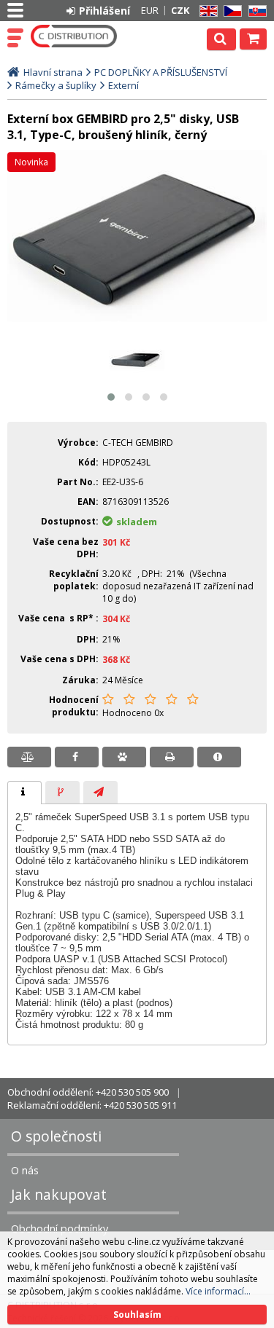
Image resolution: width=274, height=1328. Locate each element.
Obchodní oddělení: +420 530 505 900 (88, 1092)
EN (206, 11)
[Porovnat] (29, 757)
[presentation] (24, 793)
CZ (230, 11)
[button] (111, 397)
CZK (180, 10)
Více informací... (218, 1291)
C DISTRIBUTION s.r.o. (74, 36)
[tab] (24, 792)
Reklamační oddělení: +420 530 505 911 (92, 1105)
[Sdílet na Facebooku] (77, 757)
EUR (150, 10)
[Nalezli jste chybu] (219, 757)
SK (255, 11)
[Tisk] (172, 757)
